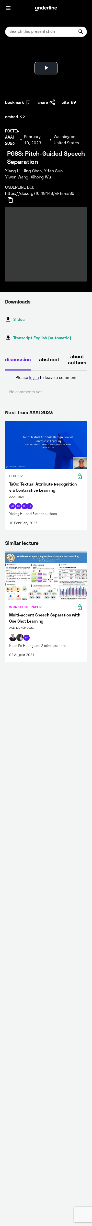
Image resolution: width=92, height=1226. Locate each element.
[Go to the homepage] (46, 8)
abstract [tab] (49, 359)
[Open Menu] (8, 8)
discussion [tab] (18, 359)
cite (65, 102)
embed (11, 116)
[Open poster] (14, 54)
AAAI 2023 (41, 412)
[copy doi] (13, 200)
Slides (19, 319)
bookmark (14, 102)
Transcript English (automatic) (42, 337)
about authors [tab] (77, 359)
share (43, 102)
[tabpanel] (46, 385)
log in (34, 378)
